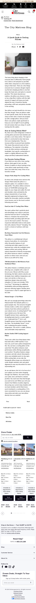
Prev (7, 401)
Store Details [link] (8, 505)
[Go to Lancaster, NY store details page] (19, 450)
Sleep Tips (8, 417)
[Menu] (2, 12)
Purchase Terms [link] (18, 591)
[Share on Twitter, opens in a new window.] (20, 47)
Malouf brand (9, 302)
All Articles (8, 421)
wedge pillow (15, 118)
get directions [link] (5, 468)
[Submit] (30, 582)
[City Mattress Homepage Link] (18, 11)
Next (28, 401)
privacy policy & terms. (13, 533)
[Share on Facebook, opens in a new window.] (17, 47)
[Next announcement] (33, 2)
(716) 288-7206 (18, 466)
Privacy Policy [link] (18, 595)
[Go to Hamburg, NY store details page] (6, 450)
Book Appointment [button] (17, 20)
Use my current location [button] (10, 441)
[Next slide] (33, 513)
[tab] (11, 513)
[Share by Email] (23, 47)
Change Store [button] (7, 20)
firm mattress (26, 83)
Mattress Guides (9, 413)
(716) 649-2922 (5, 466)
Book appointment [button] (8, 498)
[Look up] (27, 438)
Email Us (3, 505)
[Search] (29, 11)
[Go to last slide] (2, 513)
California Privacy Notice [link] (18, 596)
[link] (5, 5)
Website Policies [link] (18, 593)
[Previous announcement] (3, 2)
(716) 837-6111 (30, 466)
